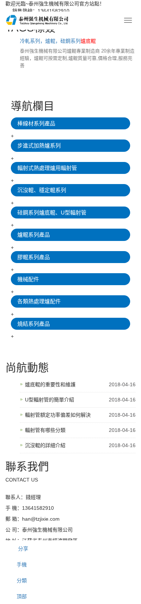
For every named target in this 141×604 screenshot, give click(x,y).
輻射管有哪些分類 (45, 430)
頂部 (22, 596)
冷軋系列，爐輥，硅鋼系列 (58, 41)
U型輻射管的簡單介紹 (49, 400)
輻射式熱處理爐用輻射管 (47, 168)
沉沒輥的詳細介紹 (45, 445)
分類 (22, 580)
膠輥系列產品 (33, 257)
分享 (22, 548)
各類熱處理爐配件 (39, 301)
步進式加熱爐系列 (39, 145)
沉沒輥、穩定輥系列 (41, 190)
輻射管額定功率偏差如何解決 (58, 415)
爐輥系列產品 (33, 235)
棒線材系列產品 (36, 123)
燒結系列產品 (33, 324)
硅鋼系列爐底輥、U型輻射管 (51, 212)
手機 (22, 564)
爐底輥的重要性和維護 (50, 384)
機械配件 (28, 279)
